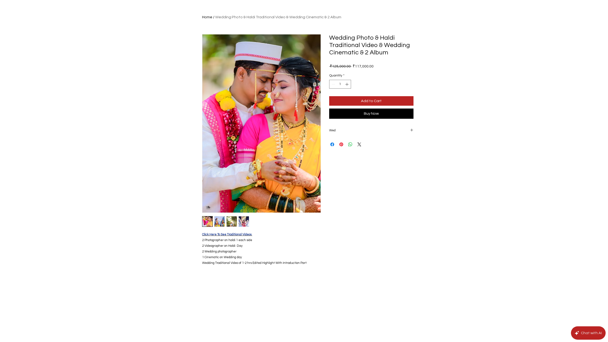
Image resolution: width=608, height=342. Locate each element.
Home (207, 17)
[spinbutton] (340, 84)
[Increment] (347, 84)
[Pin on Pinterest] (341, 144)
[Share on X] (359, 144)
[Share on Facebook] (332, 144)
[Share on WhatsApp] (350, 144)
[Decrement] (333, 84)
